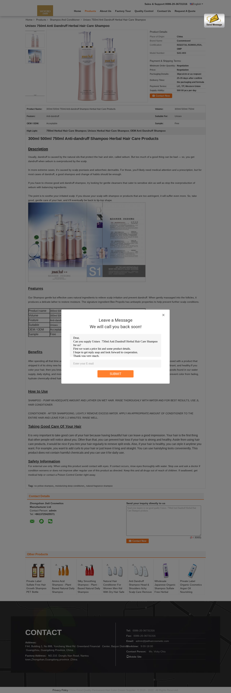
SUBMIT (115, 374)
